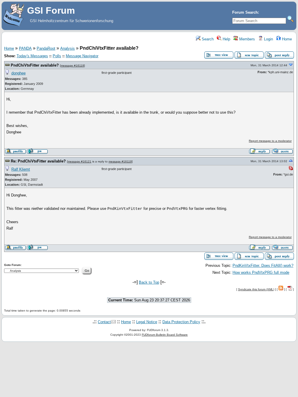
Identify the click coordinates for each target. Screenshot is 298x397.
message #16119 (72, 65)
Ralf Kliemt (20, 169)
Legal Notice (146, 322)
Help (225, 39)
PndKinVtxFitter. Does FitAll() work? (263, 265)
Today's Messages (32, 56)
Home (286, 39)
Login (268, 39)
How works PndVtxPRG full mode (261, 272)
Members (246, 39)
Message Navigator (82, 56)
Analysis (67, 48)
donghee (18, 73)
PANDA (25, 48)
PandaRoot (46, 48)
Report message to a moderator (270, 140)
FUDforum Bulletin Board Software (165, 334)
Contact (104, 322)
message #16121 (79, 161)
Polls (57, 56)
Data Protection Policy (181, 322)
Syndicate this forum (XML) (256, 289)
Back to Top (149, 282)
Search (207, 39)
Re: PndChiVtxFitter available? (38, 161)
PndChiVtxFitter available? (35, 65)
